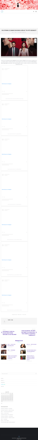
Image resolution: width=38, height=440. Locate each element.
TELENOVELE (3, 382)
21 (8, 398)
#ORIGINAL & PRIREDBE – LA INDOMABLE (7, 416)
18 (3, 398)
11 (3, 397)
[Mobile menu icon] (36, 12)
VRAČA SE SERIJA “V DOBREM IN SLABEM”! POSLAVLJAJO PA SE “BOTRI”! (31, 357)
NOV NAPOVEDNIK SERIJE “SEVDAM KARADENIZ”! (31, 351)
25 (3, 399)
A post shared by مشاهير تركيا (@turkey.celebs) (14, 239)
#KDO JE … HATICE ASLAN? (31, 344)
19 (5, 398)
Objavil (19, 314)
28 (8, 399)
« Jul (1, 403)
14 (8, 397)
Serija (16, 314)
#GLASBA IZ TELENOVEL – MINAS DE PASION (7, 410)
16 (12, 397)
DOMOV (2, 378)
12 (5, 397)
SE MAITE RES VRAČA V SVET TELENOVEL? (7, 414)
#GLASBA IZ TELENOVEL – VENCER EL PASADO (7, 417)
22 (10, 398)
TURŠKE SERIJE (3, 384)
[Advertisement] (19, 21)
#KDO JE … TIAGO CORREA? (5, 420)
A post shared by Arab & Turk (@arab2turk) (14, 133)
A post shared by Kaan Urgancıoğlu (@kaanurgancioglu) (14, 98)
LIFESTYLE (2, 386)
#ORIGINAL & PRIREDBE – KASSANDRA (6, 408)
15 (10, 397)
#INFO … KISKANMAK (11, 350)
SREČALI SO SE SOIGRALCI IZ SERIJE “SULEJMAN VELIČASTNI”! (12, 357)
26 (5, 399)
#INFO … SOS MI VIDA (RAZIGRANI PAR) (11, 345)
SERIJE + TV (2, 380)
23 (12, 398)
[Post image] (3, 346)
